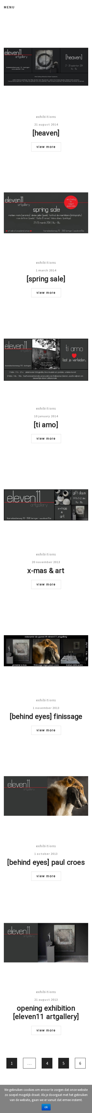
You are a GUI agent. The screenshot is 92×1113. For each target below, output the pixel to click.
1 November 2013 (46, 708)
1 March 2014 (46, 270)
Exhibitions (46, 117)
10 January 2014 (46, 416)
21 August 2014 (46, 124)
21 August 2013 (46, 999)
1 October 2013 (46, 854)
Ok (46, 1107)
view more (46, 147)
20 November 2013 (46, 562)
